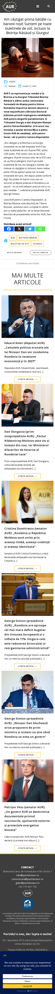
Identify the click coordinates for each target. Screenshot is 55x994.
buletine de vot (20, 243)
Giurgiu (37, 243)
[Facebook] (9, 228)
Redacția (12, 86)
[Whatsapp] (40, 228)
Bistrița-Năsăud (28, 237)
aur (13, 237)
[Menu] (37, 6)
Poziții (12, 81)
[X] (19, 228)
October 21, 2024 (29, 86)
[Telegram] (30, 228)
